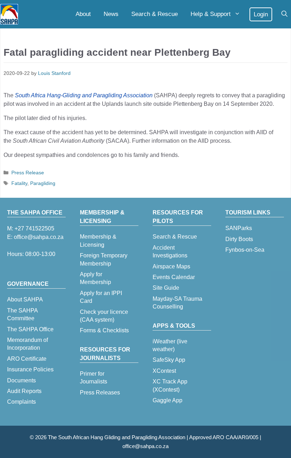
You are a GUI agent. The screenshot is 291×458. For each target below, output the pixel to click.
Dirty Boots (239, 239)
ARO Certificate (26, 359)
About (83, 14)
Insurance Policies (30, 369)
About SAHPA (25, 299)
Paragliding (42, 183)
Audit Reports (24, 391)
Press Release (27, 172)
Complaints (21, 402)
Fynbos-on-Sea (244, 250)
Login (261, 14)
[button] (284, 14)
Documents (21, 380)
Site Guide (166, 288)
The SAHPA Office (30, 329)
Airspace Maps (171, 266)
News (111, 14)
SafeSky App (169, 360)
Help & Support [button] (211, 14)
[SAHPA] (9, 14)
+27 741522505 (34, 228)
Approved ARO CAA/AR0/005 (223, 437)
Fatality (19, 183)
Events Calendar (174, 277)
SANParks (238, 228)
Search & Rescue (154, 14)
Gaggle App (167, 400)
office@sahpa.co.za (39, 237)
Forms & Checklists (104, 330)
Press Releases (100, 392)
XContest (164, 371)
